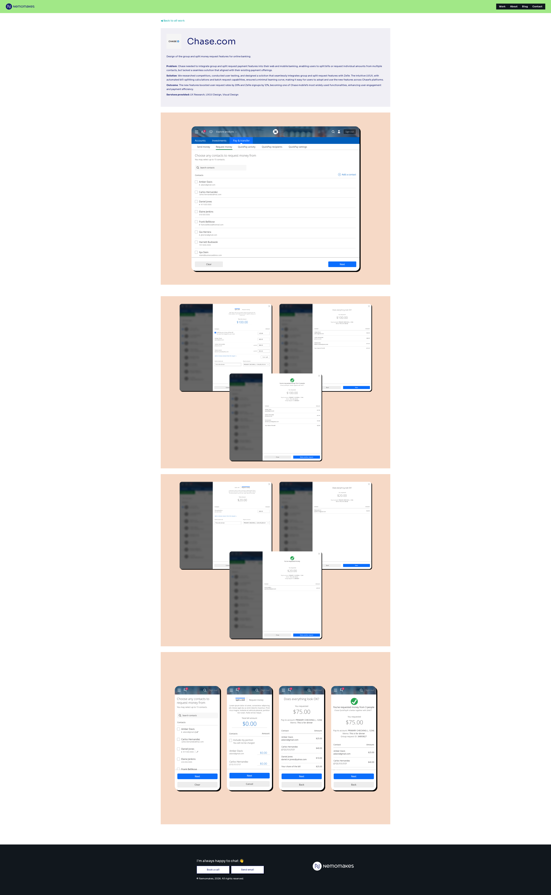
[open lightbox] (275, 382)
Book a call (213, 869)
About (514, 6)
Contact (537, 6)
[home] (20, 6)
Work (502, 6)
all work (173, 20)
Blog (525, 6)
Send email (247, 869)
